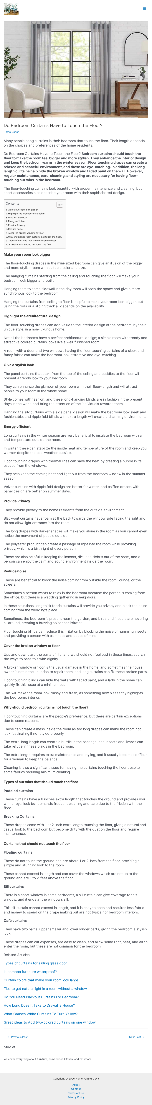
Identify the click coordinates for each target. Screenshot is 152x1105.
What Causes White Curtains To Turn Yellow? (40, 1014)
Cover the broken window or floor (26, 233)
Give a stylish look (18, 217)
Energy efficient (16, 221)
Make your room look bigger (23, 209)
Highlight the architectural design (26, 213)
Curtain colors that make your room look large (41, 980)
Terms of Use (76, 1093)
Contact (76, 1088)
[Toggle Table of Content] (58, 204)
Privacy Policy (76, 1097)
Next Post (136, 1036)
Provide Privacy (16, 225)
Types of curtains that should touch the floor (32, 240)
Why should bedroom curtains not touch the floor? (35, 236)
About (76, 1084)
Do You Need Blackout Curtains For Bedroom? (41, 997)
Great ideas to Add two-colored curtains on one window (50, 1022)
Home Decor (11, 131)
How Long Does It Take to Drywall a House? (39, 1005)
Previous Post (18, 1036)
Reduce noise (15, 229)
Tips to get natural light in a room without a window (45, 989)
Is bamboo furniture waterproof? (30, 972)
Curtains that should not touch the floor (30, 244)
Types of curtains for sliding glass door (35, 963)
